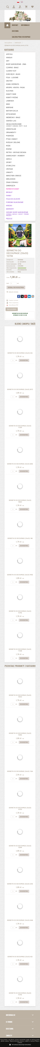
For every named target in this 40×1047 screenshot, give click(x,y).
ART (7, 61)
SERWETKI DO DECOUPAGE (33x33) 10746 (20, 612)
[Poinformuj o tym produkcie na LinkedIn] (29, 296)
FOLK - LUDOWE (12, 77)
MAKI (8, 104)
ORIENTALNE (11, 129)
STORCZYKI (10, 166)
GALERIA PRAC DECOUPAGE (21, 37)
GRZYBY (9, 81)
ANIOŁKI (9, 57)
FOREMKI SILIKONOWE (14, 202)
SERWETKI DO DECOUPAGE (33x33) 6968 (20, 920)
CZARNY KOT (11, 71)
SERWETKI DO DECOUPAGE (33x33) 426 (20, 353)
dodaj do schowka (13, 292)
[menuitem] (15, 25)
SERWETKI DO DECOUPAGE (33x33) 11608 (20, 650)
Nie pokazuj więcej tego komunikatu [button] (21, 1044)
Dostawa (15, 31)
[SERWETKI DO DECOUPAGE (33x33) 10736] (20, 235)
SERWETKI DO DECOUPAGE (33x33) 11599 (20, 426)
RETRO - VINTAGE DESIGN (16, 152)
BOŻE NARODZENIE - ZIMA (16, 64)
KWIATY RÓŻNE (12, 97)
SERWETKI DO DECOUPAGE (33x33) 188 (20, 538)
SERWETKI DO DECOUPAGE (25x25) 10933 (20, 696)
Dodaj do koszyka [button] (16, 287)
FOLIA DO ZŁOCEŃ (13, 199)
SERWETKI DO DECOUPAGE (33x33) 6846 (20, 464)
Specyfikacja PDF (13, 305)
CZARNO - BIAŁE (12, 67)
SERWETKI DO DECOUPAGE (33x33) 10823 (20, 501)
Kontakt (15, 25)
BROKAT (9, 192)
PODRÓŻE (10, 136)
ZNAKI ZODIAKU (12, 182)
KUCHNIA (9, 91)
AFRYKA (9, 54)
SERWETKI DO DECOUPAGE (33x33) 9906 (20, 575)
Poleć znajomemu (13, 302)
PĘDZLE (9, 218)
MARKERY (10, 209)
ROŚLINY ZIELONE (13, 142)
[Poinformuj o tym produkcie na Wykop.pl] (32, 296)
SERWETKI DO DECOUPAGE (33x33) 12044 (20, 846)
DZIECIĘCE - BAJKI (13, 74)
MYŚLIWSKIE (11, 114)
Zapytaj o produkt (13, 300)
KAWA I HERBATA (12, 84)
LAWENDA (10, 101)
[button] (18, 2)
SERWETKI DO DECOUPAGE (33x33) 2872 (20, 389)
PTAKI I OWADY (12, 139)
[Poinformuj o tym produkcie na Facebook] (18, 296)
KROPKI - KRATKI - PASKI (15, 87)
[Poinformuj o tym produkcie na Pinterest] (25, 296)
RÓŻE (8, 146)
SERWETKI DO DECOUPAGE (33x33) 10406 (20, 734)
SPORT (9, 162)
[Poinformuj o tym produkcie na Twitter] (22, 296)
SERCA (9, 159)
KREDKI (9, 205)
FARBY (8, 195)
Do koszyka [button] (24, 360)
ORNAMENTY (11, 132)
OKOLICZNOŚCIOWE (16, 125)
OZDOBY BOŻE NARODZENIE (17, 213)
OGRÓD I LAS (11, 121)
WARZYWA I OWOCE (13, 176)
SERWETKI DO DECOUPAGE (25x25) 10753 (20, 808)
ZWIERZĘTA (10, 186)
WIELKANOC (11, 179)
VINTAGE (9, 169)
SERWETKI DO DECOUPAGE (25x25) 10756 (20, 994)
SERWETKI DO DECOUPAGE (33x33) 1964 (20, 771)
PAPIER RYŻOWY (12, 189)
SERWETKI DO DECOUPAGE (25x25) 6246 (20, 884)
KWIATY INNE (11, 94)
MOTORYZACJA (12, 111)
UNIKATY (9, 172)
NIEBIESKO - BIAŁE (13, 117)
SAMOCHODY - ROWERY (15, 156)
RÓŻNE (9, 149)
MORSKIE (9, 107)
